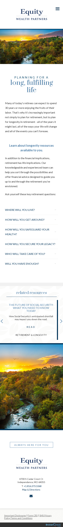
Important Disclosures (15, 515)
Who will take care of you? (25, 253)
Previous (1, 321)
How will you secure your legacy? (30, 244)
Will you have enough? (22, 263)
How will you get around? (25, 219)
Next (61, 321)
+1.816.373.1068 (32, 486)
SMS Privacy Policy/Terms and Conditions (28, 517)
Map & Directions (31, 489)
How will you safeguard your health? (27, 232)
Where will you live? (20, 209)
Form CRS (33, 515)
